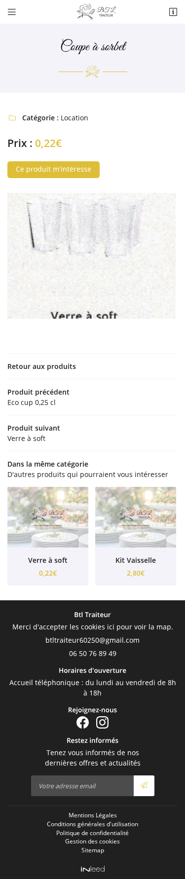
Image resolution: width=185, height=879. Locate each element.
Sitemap (92, 850)
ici (110, 626)
